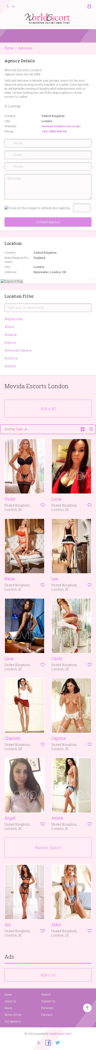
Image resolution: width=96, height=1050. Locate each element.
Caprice (58, 738)
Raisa (9, 578)
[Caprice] (71, 705)
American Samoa (17, 350)
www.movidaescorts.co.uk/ (61, 126)
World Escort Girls (60, 1033)
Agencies (25, 48)
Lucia (56, 499)
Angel (10, 818)
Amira (57, 818)
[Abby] (71, 892)
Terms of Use (12, 1015)
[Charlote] (24, 705)
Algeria (10, 342)
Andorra (10, 358)
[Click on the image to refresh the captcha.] (37, 208)
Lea (54, 578)
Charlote (12, 738)
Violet (9, 499)
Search (46, 994)
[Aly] (24, 892)
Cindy (56, 658)
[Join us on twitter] (56, 1042)
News (8, 1008)
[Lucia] (71, 466)
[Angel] (24, 785)
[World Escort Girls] (48, 18)
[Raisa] (24, 546)
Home (9, 48)
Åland (9, 327)
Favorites (47, 1008)
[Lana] (24, 625)
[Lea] (71, 546)
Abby (56, 924)
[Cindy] (71, 625)
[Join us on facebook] (46, 1042)
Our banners (12, 1021)
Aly (7, 924)
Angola (10, 366)
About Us (10, 1001)
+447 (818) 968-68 (54, 131)
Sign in (89, 6)
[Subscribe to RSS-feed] (38, 1042)
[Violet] (24, 466)
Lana (9, 658)
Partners (46, 1015)
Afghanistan (13, 319)
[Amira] (71, 785)
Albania (10, 334)
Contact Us (48, 1001)
